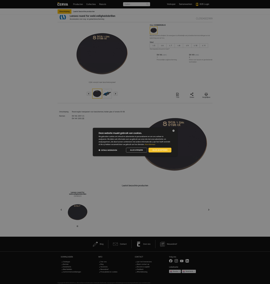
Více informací (150, 144)
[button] (108, 150)
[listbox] (173, 131)
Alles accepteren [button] (160, 150)
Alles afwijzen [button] (136, 150)
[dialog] (135, 142)
